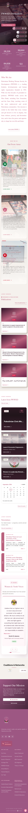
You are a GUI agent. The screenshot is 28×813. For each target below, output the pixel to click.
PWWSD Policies (5, 765)
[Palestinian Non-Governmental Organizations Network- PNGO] (9, 670)
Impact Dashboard (19, 753)
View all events (21, 506)
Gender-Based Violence (6, 784)
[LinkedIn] (6, 736)
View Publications (7, 25)
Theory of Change (19, 765)
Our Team (3, 774)
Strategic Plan (4, 762)
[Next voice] (15, 649)
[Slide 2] (13, 42)
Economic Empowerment (7, 787)
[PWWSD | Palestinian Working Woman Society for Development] (8, 4)
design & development (11, 810)
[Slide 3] (15, 42)
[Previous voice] (12, 649)
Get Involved (14, 703)
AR (21, 4)
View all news (4, 403)
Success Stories (18, 756)
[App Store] (25, 28)
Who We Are (4, 749)
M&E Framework (18, 759)
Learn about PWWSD (13, 129)
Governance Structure (6, 756)
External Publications (20, 795)
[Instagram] (12, 736)
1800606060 (8, 744)
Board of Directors (5, 759)
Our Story (3, 753)
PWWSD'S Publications (20, 792)
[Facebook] (2, 736)
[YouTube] (9, 736)
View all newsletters (6, 528)
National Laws (18, 788)
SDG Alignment (18, 762)
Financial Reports (5, 771)
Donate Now (15, 699)
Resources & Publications (18, 781)
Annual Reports (5, 768)
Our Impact (18, 749)
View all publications (20, 302)
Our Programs (5, 780)
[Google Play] (23, 28)
